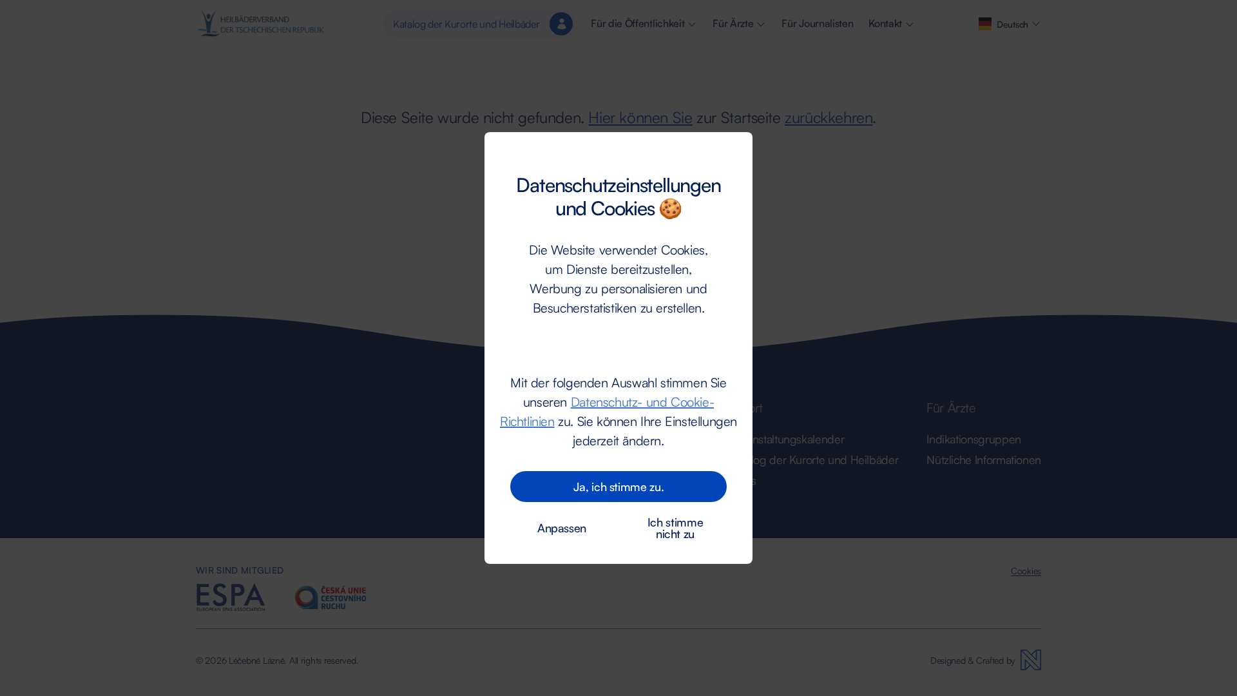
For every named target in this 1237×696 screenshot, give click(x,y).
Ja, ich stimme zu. (618, 486)
